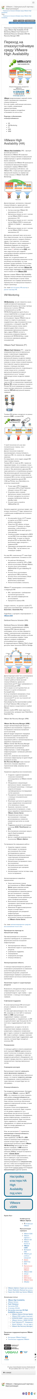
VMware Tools (28, 1280)
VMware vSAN (15, 1204)
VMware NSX (28, 1272)
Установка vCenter (14, 1308)
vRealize (26, 1282)
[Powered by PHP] (26, 1393)
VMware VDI (28, 1240)
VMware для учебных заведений (28, 1256)
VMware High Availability (16, 1300)
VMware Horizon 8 (27, 1243)
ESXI (25, 1264)
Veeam (26, 1260)
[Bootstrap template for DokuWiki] (23, 1393)
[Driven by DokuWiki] (35, 1393)
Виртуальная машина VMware (28, 1268)
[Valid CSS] (32, 1393)
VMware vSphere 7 (27, 1237)
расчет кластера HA (10, 289)
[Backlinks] (35, 1357)
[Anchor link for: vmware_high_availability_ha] (26, 143)
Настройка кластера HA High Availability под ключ (18, 1184)
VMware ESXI (8, 616)
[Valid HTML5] (29, 1393)
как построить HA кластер (19, 287)
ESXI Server (27, 1278)
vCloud (26, 1274)
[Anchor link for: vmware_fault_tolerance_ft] (28, 345)
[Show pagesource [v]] (35, 1354)
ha (15, 20)
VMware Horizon (13, 1302)
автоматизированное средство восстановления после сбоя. (17, 925)
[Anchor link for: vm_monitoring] (20, 294)
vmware (21, 20)
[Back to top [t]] (35, 1359)
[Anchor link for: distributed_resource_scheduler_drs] (29, 620)
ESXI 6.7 (26, 1276)
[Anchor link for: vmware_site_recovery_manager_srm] (29, 718)
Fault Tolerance (13, 1304)
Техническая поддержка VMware (18, 1339)
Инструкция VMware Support (17, 1337)
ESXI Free (27, 1262)
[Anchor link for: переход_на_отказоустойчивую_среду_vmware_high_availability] (31, 53)
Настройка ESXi (13, 1306)
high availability (31, 20)
